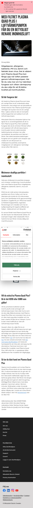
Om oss (5, 426)
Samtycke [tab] (6, 235)
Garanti (5, 456)
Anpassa (15, 270)
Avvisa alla (16, 276)
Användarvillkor (18, 495)
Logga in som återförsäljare (12, 460)
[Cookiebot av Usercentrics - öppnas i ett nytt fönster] (23, 230)
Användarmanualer (9, 450)
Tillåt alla (16, 265)
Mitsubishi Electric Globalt (11, 474)
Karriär (5, 432)
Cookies (26, 495)
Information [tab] (16, 235)
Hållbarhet (6, 429)
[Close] (32, 2)
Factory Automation (9, 477)
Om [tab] (27, 235)
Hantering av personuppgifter (12, 498)
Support (5, 453)
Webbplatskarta (8, 500)
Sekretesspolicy (7, 495)
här (11, 338)
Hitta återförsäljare (9, 447)
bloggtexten (22, 392)
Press (4, 435)
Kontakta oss (7, 471)
